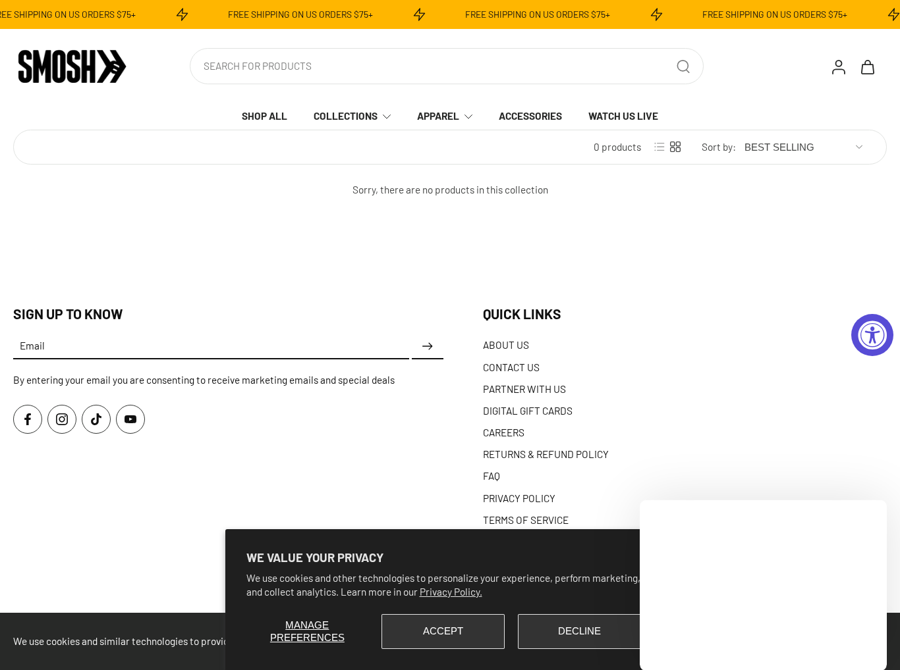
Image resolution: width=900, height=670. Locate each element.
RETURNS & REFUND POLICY (546, 454)
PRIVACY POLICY (519, 497)
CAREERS (503, 432)
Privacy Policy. (451, 591)
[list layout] (659, 147)
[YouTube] (130, 419)
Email (32, 345)
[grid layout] (675, 147)
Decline (579, 630)
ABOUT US (506, 345)
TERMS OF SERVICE (526, 519)
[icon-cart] (867, 66)
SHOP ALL (264, 116)
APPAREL (438, 116)
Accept (443, 630)
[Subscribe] (427, 346)
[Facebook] (27, 419)
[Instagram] (61, 419)
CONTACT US (511, 367)
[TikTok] (96, 419)
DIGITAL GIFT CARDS (528, 410)
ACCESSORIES (530, 116)
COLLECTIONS (346, 116)
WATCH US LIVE (623, 116)
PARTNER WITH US (524, 388)
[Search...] (683, 66)
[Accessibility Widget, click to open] (872, 335)
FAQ (491, 476)
